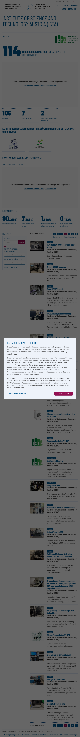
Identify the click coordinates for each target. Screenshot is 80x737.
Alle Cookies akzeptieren (63, 394)
